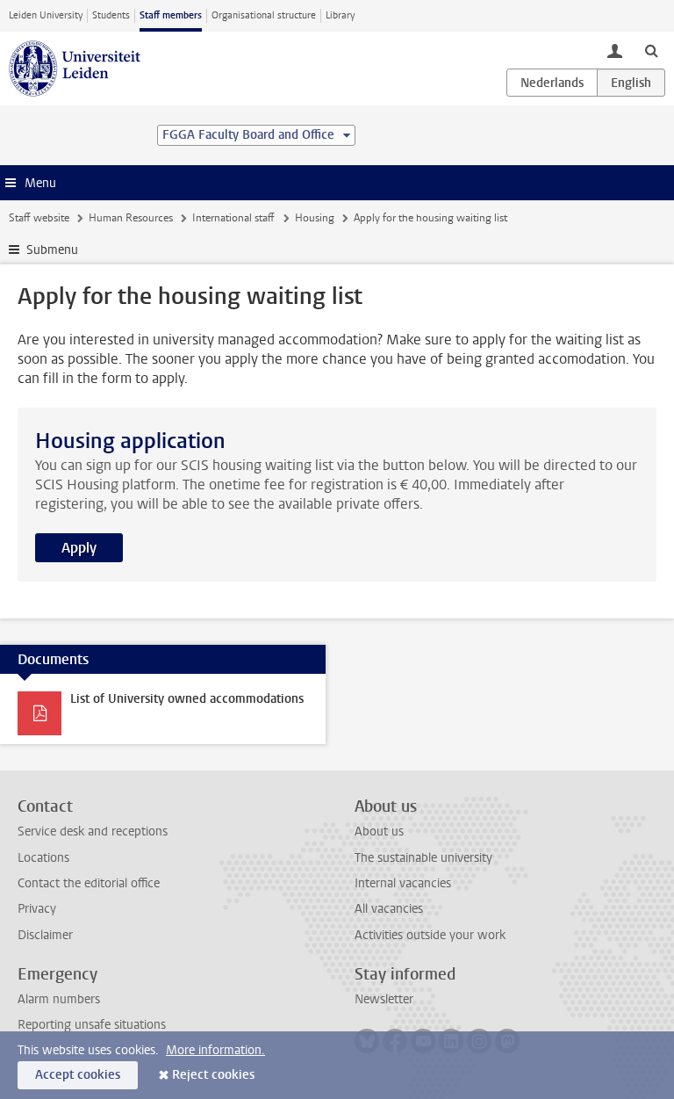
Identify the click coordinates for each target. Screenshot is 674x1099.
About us (379, 831)
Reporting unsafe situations (92, 1024)
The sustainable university (423, 858)
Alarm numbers (59, 999)
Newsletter (384, 999)
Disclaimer (45, 935)
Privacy (37, 908)
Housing (314, 218)
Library (340, 15)
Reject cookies (213, 1074)
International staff (233, 218)
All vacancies (389, 908)
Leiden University (45, 15)
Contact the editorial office (89, 883)
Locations (43, 858)
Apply (79, 548)
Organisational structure (264, 15)
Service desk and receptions (93, 831)
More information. (215, 1050)
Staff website (39, 218)
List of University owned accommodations (187, 698)
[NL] (552, 83)
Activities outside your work (430, 935)
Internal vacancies (403, 883)
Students (111, 15)
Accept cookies (77, 1074)
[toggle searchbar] (651, 50)
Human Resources (131, 218)
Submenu (52, 250)
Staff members (171, 15)
